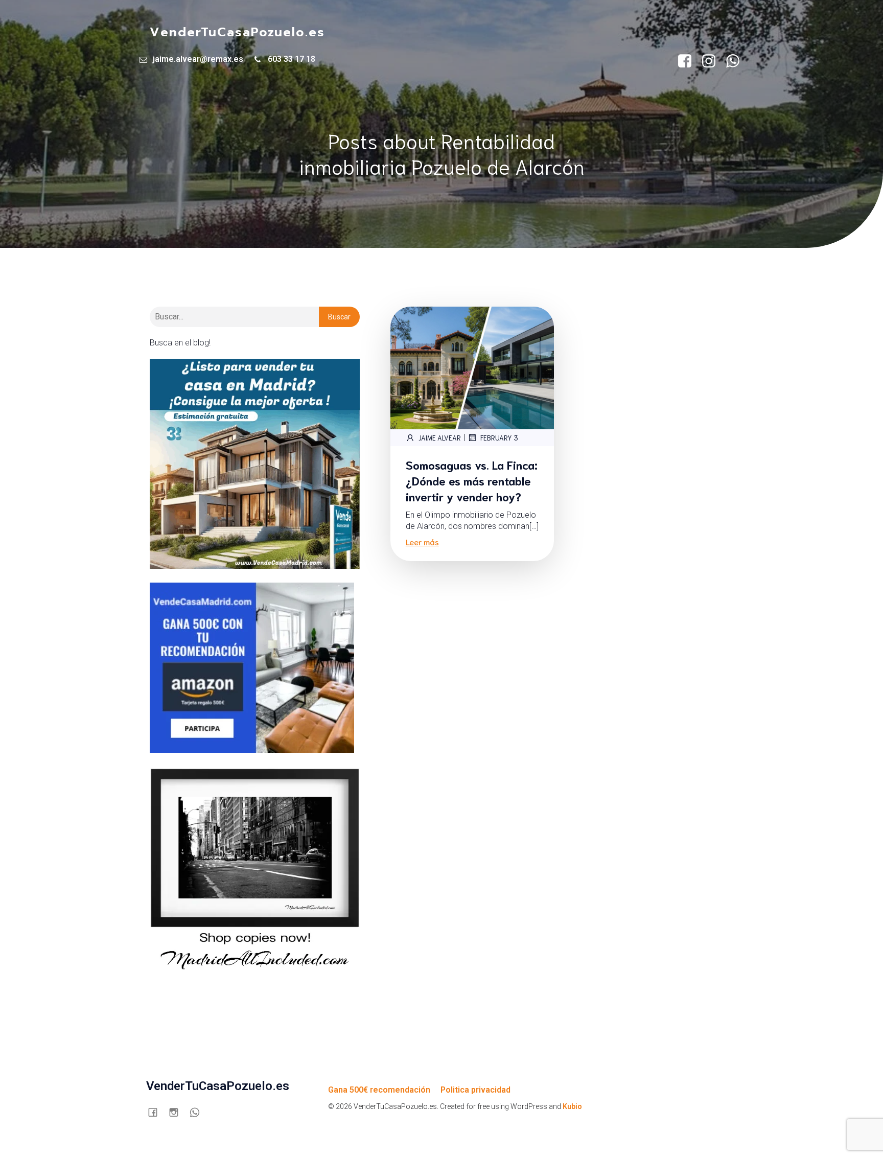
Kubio (572, 1106)
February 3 (499, 437)
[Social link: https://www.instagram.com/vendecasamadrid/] (713, 61)
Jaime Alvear (440, 437)
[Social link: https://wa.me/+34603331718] (737, 61)
